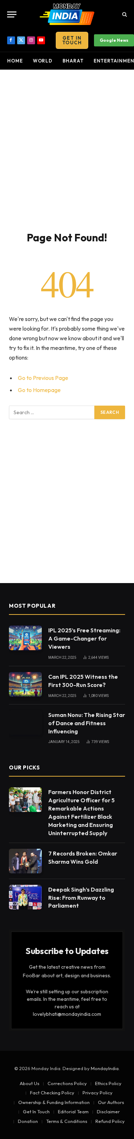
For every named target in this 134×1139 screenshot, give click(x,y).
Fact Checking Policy (52, 1092)
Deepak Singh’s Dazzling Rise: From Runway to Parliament (81, 897)
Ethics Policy (108, 1083)
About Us (29, 1083)
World (43, 61)
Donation (28, 1121)
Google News (114, 40)
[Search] (124, 14)
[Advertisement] (67, 149)
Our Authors (111, 1102)
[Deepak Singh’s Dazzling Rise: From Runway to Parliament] (25, 897)
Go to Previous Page (43, 377)
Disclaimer (108, 1111)
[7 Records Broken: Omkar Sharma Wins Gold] (25, 861)
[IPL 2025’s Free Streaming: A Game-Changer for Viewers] (25, 638)
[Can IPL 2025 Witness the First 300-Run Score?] (25, 684)
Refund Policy (110, 1121)
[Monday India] (67, 14)
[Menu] (11, 14)
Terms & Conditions (66, 1121)
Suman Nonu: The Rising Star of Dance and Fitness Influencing (86, 723)
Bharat (73, 61)
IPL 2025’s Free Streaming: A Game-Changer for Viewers (84, 638)
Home (15, 61)
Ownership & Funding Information (54, 1102)
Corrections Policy (67, 1083)
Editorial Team (73, 1111)
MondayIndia (105, 1068)
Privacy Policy (98, 1092)
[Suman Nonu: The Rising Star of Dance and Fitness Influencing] (25, 722)
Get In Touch (72, 40)
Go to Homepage (39, 389)
